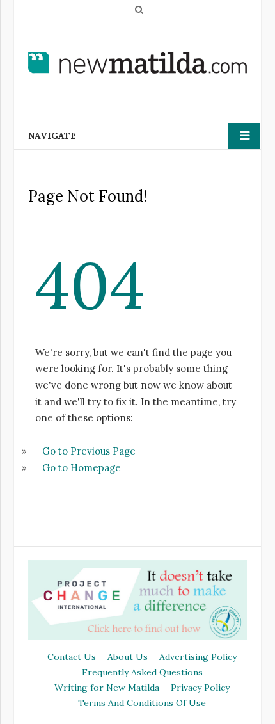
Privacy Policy (200, 687)
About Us (127, 657)
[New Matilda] (137, 62)
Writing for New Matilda (106, 687)
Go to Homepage (81, 468)
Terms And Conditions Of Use (142, 703)
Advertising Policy (198, 657)
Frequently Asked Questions (142, 672)
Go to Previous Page (89, 451)
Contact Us (71, 657)
